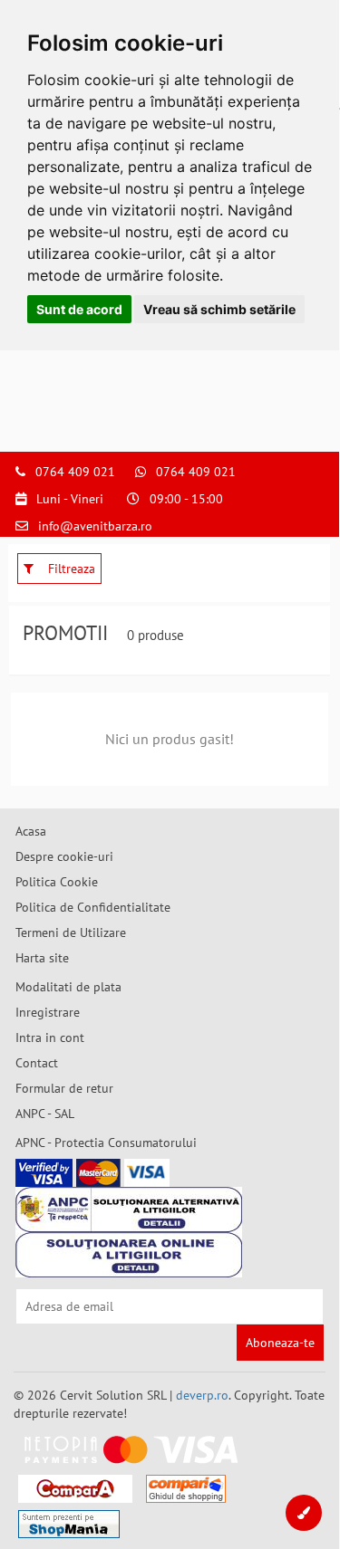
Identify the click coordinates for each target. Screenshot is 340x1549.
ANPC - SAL (44, 1113)
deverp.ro (202, 1395)
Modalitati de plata (68, 987)
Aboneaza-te (280, 1342)
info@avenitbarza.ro (95, 526)
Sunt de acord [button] (79, 309)
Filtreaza (69, 568)
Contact (36, 1063)
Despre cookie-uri (64, 856)
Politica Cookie (56, 882)
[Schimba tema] (304, 1513)
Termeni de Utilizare (70, 932)
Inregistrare (47, 1012)
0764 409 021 (75, 472)
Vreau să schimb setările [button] (219, 309)
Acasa (30, 831)
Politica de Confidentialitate (92, 907)
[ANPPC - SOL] (128, 1254)
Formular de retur (64, 1088)
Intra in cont (49, 1037)
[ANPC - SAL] (128, 1209)
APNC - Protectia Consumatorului (106, 1142)
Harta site (42, 958)
